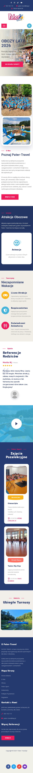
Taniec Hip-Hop (14, 566)
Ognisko (16, 249)
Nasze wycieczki (18, 8)
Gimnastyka (13, 503)
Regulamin (4, 697)
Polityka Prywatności (7, 694)
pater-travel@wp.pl (23, 6)
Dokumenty (5, 690)
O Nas (3, 679)
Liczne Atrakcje (19, 292)
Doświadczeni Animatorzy (18, 324)
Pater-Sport (5, 686)
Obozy (3, 683)
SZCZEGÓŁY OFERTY (12, 64)
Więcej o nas (10, 197)
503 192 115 (9, 6)
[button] (7, 738)
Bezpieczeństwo (19, 308)
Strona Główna (6, 676)
